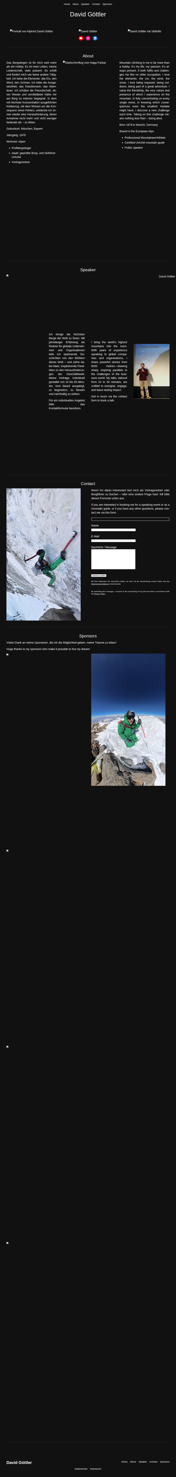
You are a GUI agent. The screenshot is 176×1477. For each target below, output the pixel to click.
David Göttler (19, 1462)
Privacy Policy (99, 594)
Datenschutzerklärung (100, 584)
